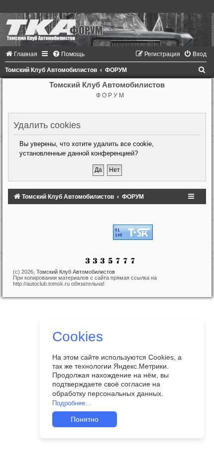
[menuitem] (21, 54)
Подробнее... (71, 403)
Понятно (85, 419)
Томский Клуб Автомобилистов (75, 272)
